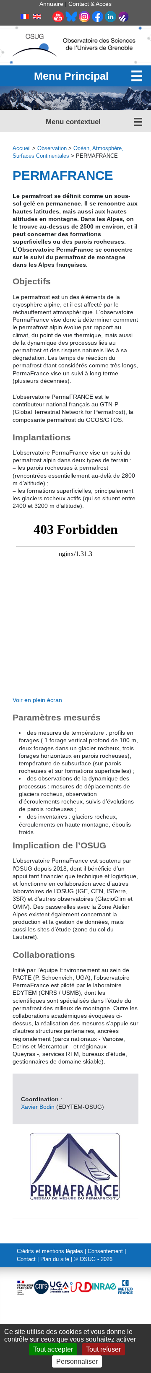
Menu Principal (71, 76)
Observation (52, 148)
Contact (26, 1259)
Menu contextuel (73, 122)
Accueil (22, 148)
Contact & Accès (90, 3)
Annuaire (51, 3)
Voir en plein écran (37, 700)
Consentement (105, 1251)
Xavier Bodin (38, 1106)
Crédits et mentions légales (50, 1251)
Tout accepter (53, 1349)
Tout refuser (103, 1349)
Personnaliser (77, 1361)
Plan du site (54, 1259)
